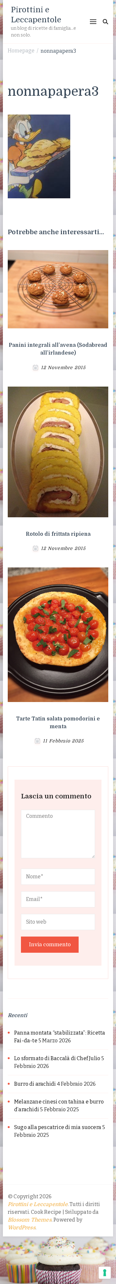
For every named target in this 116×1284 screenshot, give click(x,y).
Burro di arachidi (35, 1084)
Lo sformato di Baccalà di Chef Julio (57, 1058)
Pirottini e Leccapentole (38, 1204)
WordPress (21, 1228)
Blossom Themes (30, 1220)
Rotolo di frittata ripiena (58, 534)
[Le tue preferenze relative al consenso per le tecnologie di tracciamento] (105, 1273)
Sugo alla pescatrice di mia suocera (57, 1127)
